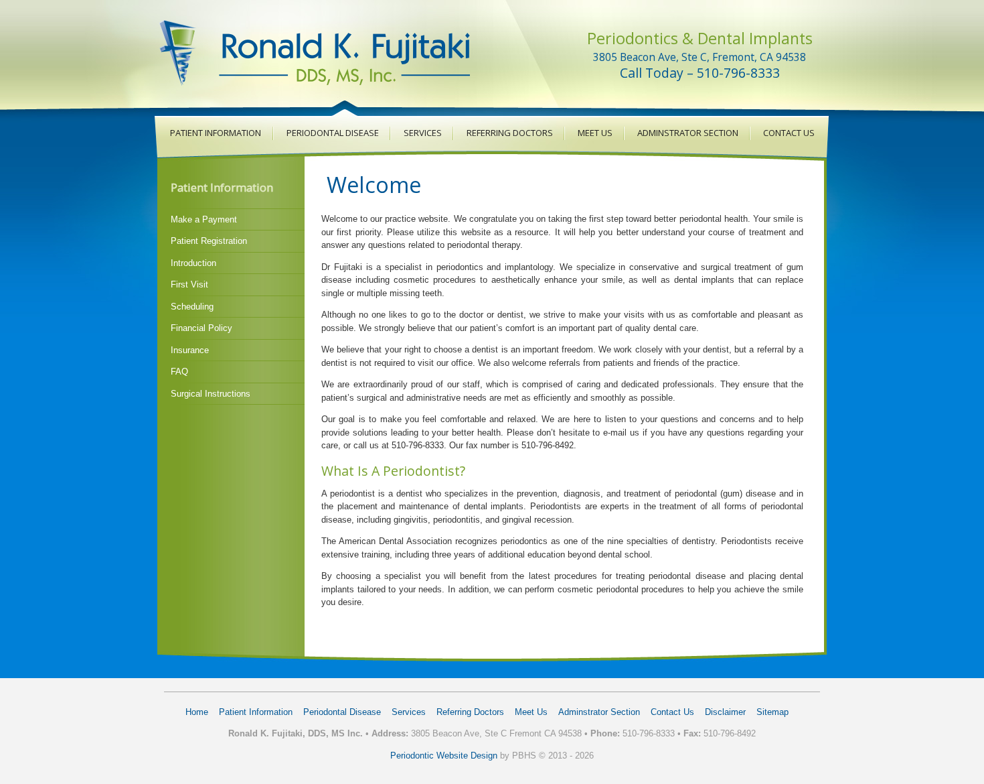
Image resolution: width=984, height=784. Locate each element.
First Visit (189, 284)
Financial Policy (201, 328)
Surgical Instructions (210, 394)
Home (196, 712)
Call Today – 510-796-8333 (700, 73)
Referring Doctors (510, 133)
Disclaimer (725, 712)
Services (423, 133)
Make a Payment (204, 219)
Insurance (190, 350)
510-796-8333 (418, 445)
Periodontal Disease (332, 133)
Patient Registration (209, 241)
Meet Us (595, 133)
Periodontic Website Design (443, 755)
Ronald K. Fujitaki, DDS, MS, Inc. (314, 53)
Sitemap (772, 712)
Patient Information (215, 133)
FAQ (179, 372)
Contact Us (789, 133)
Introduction (193, 263)
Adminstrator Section (687, 133)
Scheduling (192, 307)
